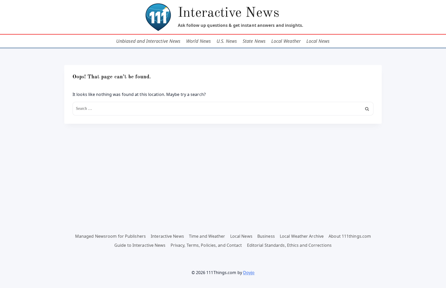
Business (266, 236)
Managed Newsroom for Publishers (110, 236)
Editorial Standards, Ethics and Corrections (289, 245)
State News (254, 41)
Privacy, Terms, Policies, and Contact (206, 245)
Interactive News (167, 236)
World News (198, 41)
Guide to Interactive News (140, 245)
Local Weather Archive (302, 236)
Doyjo (249, 272)
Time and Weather (207, 236)
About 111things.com (350, 236)
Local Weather (286, 41)
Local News (318, 41)
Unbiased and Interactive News (148, 41)
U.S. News (227, 41)
